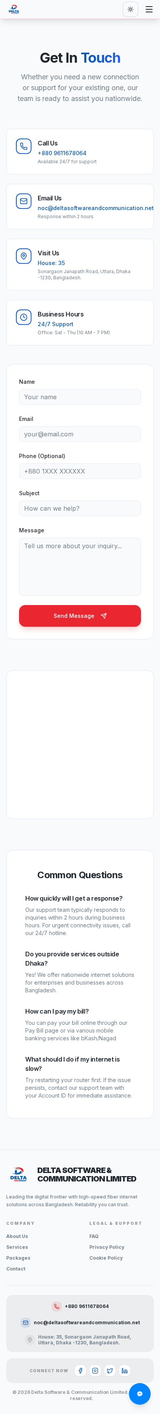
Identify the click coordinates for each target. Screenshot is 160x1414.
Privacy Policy (106, 1247)
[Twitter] (110, 1370)
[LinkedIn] (124, 1370)
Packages (18, 1258)
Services (17, 1247)
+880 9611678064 (87, 1306)
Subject (29, 493)
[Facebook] (80, 1370)
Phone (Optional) (42, 456)
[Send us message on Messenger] (140, 1394)
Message (31, 530)
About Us (17, 1236)
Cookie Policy (106, 1258)
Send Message (74, 615)
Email (26, 418)
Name (27, 381)
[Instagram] (95, 1370)
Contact (15, 1269)
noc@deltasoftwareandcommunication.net (87, 1322)
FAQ (94, 1236)
